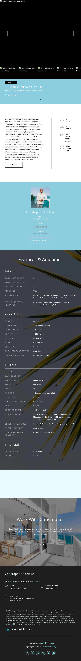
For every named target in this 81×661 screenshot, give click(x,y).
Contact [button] (14, 165)
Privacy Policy (49, 647)
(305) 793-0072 (40, 226)
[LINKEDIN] (38, 653)
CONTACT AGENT (40, 240)
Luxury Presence (46, 643)
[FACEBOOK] (27, 653)
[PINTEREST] (54, 653)
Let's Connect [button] (40, 544)
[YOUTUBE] (48, 653)
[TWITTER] (43, 653)
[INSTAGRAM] (32, 653)
